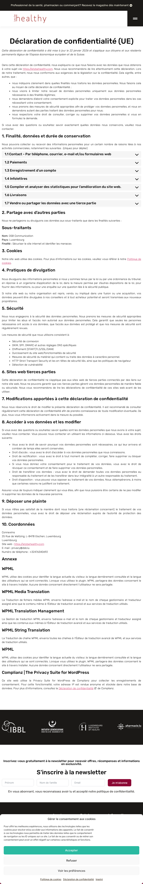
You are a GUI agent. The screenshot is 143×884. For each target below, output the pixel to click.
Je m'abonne (119, 782)
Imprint (99, 879)
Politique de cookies (50, 879)
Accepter (71, 850)
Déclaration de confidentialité (78, 879)
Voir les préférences (71, 870)
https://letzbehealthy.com (38, 69)
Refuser (71, 860)
